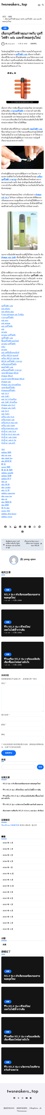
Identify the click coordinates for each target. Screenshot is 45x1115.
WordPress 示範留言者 (10, 825)
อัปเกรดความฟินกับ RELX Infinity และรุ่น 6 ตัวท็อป (23, 811)
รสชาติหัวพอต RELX (9, 373)
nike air (4, 482)
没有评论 (33, 44)
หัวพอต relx (6, 382)
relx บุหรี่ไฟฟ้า (7, 326)
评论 (3, 683)
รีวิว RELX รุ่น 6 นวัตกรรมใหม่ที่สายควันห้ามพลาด (23, 805)
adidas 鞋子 (6, 479)
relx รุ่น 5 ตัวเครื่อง (8, 399)
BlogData (34, 1108)
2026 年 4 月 (8, 849)
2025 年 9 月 (8, 892)
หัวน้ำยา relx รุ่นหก (9, 437)
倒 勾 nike (5, 508)
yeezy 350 (5, 511)
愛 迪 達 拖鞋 (7, 470)
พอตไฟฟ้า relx (36, 129)
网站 (3, 735)
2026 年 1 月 (8, 867)
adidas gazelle (7, 473)
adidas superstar (8, 493)
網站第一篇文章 (31, 825)
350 (3, 450)
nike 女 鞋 (5, 491)
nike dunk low (6, 458)
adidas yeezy (6, 517)
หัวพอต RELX (7, 376)
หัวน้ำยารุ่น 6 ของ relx (10, 435)
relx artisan (5, 324)
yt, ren (7, 600)
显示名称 (5, 715)
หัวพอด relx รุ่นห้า (8, 258)
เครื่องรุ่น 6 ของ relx (9, 423)
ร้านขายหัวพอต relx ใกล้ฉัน (12, 315)
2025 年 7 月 (8, 904)
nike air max (6, 456)
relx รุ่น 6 (5, 411)
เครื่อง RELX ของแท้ (9, 356)
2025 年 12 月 (8, 874)
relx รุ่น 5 (5, 394)
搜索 (3, 760)
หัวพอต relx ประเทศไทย (11, 385)
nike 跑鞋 (5, 505)
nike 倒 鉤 (5, 485)
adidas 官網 (6, 476)
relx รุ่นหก (5, 414)
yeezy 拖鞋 (5, 467)
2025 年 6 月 (8, 911)
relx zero (4, 321)
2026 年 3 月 (8, 855)
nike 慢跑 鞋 (6, 502)
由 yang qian (10, 44)
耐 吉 (3, 464)
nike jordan (5, 488)
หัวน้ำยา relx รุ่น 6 (8, 432)
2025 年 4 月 (8, 923)
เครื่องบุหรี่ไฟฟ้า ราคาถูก (11, 370)
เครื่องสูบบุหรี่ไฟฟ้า (9, 364)
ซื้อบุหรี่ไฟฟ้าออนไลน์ (10, 341)
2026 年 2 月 (8, 861)
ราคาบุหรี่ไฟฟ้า (17, 111)
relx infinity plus (7, 312)
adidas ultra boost (8, 514)
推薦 (5, 28)
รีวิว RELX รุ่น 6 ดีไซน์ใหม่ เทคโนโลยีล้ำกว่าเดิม (22, 790)
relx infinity (5, 309)
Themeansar (22, 1111)
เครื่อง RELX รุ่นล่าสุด (10, 359)
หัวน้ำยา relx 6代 (8, 443)
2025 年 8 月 (8, 898)
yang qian (30, 559)
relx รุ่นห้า (5, 397)
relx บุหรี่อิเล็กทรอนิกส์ (10, 353)
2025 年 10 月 (8, 886)
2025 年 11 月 (8, 880)
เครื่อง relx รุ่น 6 (7, 417)
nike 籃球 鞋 (6, 461)
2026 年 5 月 (8, 843)
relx (2, 329)
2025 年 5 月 (8, 917)
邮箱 (3, 725)
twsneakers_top (14, 4)
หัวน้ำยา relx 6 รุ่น (8, 440)
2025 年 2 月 (8, 929)
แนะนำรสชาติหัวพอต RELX (12, 379)
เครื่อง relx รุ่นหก (8, 426)
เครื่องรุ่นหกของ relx (9, 429)
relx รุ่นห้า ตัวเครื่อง (9, 402)
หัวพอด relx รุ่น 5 (8, 405)
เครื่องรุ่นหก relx (7, 420)
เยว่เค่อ (4, 332)
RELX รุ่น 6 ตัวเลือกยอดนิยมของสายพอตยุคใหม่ (22, 784)
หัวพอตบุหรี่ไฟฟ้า (8, 391)
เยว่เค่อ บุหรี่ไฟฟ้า (8, 335)
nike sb (4, 499)
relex (3, 347)
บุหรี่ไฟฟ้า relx (21, 55)
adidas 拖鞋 (6, 453)
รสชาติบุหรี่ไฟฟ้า (8, 388)
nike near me (6, 496)
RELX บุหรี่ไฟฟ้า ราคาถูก (11, 362)
